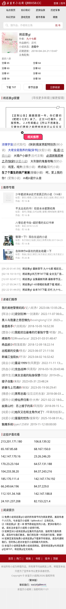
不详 (22, 357)
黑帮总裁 (20, 394)
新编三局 (10, 357)
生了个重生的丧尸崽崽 (22, 172)
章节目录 (33, 87)
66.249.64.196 (10, 486)
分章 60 (37, 73)
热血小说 (8, 369)
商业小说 (8, 363)
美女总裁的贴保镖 (27, 375)
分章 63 (5, 68)
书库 (37, 558)
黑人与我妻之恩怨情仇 (16, 320)
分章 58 (37, 78)
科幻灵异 (10, 17)
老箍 (52, 332)
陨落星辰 (19, 344)
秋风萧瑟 (33, 363)
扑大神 (34, 400)
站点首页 (10, 10)
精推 (55, 17)
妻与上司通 (11, 387)
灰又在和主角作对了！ (30, 412)
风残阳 (38, 406)
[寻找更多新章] (41, 98)
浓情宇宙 (14, 144)
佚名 (22, 351)
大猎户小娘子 (29, 156)
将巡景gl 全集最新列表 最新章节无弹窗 (43, 279)
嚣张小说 (8, 332)
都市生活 (8, 375)
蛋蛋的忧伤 (22, 418)
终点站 (48, 167)
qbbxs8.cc (32, 3)
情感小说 (8, 394)
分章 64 (37, 62)
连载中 (35, 46)
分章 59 (5, 78)
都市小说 (8, 400)
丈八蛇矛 (31, 308)
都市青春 (40, 17)
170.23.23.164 (10, 464)
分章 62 (37, 68)
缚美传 (6, 338)
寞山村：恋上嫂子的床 (17, 406)
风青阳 (31, 369)
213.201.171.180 (11, 441)
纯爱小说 (8, 412)
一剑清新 (32, 314)
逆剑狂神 (20, 314)
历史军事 (55, 10)
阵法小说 (8, 314)
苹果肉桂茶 (54, 412)
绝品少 (7, 344)
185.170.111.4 (10, 479)
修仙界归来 (22, 400)
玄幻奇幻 (25, 10)
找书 (63, 3)
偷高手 (7, 326)
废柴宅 (34, 418)
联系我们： (25, 584)
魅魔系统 (7, 424)
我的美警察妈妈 (13, 308)
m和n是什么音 (32, 178)
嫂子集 (7, 381)
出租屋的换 (10, 351)
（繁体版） (33, 580)
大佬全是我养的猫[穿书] (29, 150)
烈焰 (44, 375)
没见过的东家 (35, 394)
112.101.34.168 (10, 494)
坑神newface (19, 338)
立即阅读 (55, 87)
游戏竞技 (25, 17)
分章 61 (5, 73)
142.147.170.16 (10, 456)
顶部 (55, 558)
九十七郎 (31, 38)
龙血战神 (20, 369)
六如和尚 (19, 326)
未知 (17, 381)
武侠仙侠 (40, 10)
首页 (10, 558)
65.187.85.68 (9, 449)
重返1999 (21, 363)
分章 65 (5, 62)
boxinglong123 (41, 320)
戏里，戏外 (21, 167)
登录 (56, 3)
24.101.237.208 (10, 501)
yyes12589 (21, 424)
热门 (18, 558)
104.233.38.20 (10, 471)
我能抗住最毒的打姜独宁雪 (32, 332)
